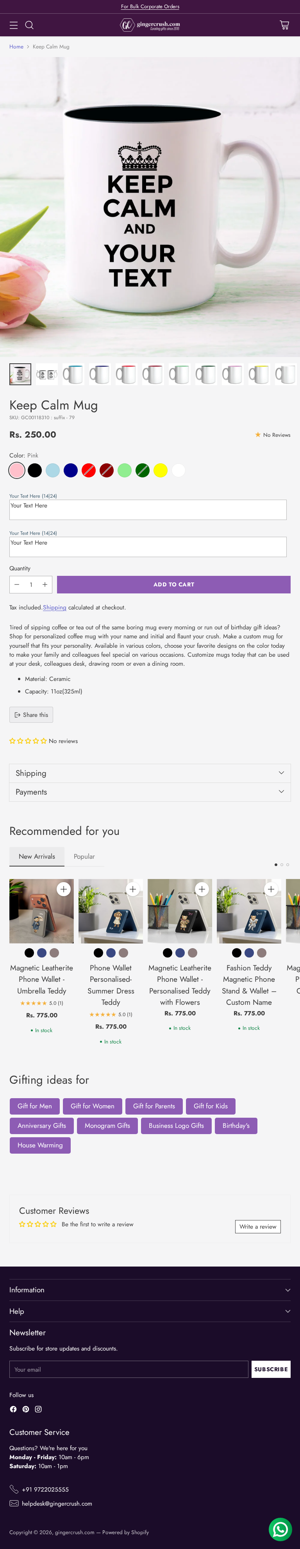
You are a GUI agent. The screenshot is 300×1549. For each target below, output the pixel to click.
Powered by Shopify (125, 1532)
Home (16, 46)
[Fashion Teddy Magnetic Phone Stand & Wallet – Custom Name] (249, 911)
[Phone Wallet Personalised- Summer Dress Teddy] (111, 911)
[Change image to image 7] (180, 374)
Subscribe (271, 1369)
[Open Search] (29, 25)
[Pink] (16, 470)
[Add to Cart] (64, 889)
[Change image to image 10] (259, 374)
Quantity (19, 568)
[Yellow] (160, 470)
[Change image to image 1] (20, 374)
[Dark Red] (106, 470)
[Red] (88, 470)
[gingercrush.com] (150, 25)
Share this (35, 714)
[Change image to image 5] (127, 374)
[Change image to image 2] (47, 374)
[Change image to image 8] (206, 374)
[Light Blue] (52, 470)
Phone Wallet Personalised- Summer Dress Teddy (111, 984)
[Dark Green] (142, 470)
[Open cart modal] (284, 25)
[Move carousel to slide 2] (281, 864)
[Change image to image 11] (286, 374)
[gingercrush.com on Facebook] (13, 1410)
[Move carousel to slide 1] (276, 864)
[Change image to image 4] (100, 374)
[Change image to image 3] (73, 374)
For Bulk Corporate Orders (150, 6)
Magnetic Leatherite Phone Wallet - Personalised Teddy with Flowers (179, 984)
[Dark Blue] (70, 470)
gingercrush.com (75, 1532)
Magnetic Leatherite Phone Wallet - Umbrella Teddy (41, 979)
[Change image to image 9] (233, 374)
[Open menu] (13, 25)
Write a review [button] (258, 1226)
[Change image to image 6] (153, 374)
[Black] (34, 470)
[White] (178, 470)
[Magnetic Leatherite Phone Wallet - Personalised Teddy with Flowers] (180, 911)
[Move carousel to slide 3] (287, 864)
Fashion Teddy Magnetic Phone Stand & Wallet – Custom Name (249, 984)
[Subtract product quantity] (17, 584)
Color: (23, 455)
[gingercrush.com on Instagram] (38, 1410)
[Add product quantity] (45, 584)
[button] (148, 496)
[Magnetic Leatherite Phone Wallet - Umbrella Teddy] (41, 911)
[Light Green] (124, 470)
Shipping (54, 607)
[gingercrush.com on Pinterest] (25, 1410)
